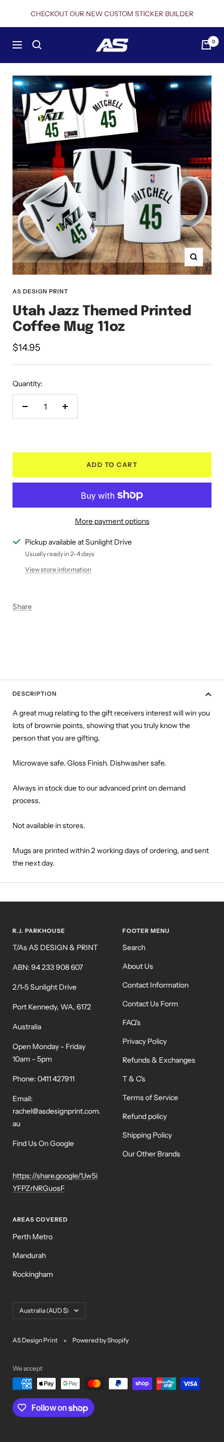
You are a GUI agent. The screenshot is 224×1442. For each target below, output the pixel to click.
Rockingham (33, 1274)
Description (35, 693)
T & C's (133, 1078)
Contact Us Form (150, 1003)
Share (22, 606)
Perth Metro (33, 1236)
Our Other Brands (151, 1153)
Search (133, 947)
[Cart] (206, 45)
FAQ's (131, 1022)
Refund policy (144, 1116)
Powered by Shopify (100, 1340)
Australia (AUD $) (44, 1310)
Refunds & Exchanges (158, 1060)
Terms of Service (150, 1097)
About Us (137, 966)
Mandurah (29, 1255)
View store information (58, 569)
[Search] (37, 45)
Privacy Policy (144, 1041)
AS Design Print (40, 291)
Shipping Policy (147, 1135)
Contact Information (155, 985)
